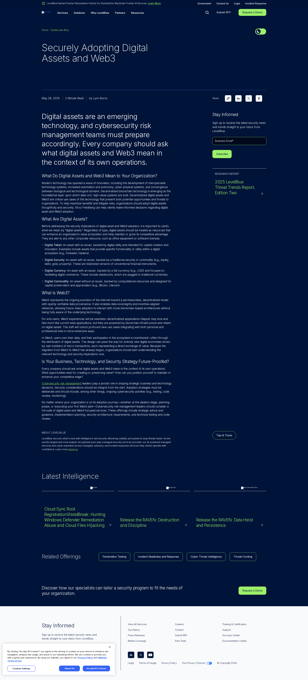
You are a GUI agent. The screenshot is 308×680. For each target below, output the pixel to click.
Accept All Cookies (96, 668)
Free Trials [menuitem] (180, 640)
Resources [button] (137, 12)
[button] (207, 12)
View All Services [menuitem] (137, 624)
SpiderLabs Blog (60, 30)
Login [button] (237, 3)
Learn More (154, 3)
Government (204, 3)
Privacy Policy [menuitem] (169, 662)
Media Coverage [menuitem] (137, 640)
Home (45, 30)
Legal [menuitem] (131, 662)
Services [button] (62, 12)
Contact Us (222, 3)
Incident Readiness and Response (158, 556)
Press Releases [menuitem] (136, 635)
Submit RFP (223, 12)
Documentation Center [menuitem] (234, 640)
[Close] (109, 647)
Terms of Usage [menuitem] (147, 662)
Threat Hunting (243, 556)
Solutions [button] (79, 12)
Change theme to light (260, 31)
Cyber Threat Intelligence (206, 556)
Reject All (69, 668)
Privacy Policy (85, 657)
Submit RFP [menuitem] (181, 635)
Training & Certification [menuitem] (234, 624)
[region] (59, 659)
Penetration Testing (114, 556)
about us (73, 449)
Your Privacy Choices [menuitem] (193, 662)
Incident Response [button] (255, 3)
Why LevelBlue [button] (100, 12)
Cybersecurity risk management (61, 383)
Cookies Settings (21, 668)
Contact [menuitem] (179, 629)
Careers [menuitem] (179, 624)
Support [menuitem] (226, 629)
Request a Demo (252, 12)
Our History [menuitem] (134, 629)
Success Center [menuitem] (231, 635)
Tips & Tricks (224, 435)
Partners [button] (120, 12)
